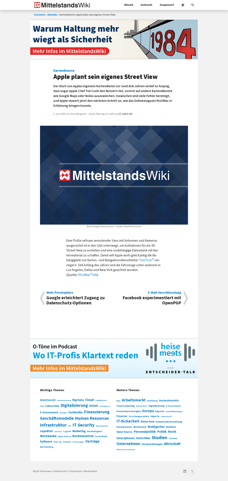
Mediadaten (90, 471)
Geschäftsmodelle (57, 418)
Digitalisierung (74, 406)
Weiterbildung (46, 447)
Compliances (101, 400)
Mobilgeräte (156, 427)
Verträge (92, 441)
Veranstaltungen (152, 444)
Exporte (159, 411)
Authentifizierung (64, 400)
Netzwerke (48, 436)
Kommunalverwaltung (169, 422)
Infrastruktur (53, 425)
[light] (183, 5)
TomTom (145, 260)
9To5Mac (84, 275)
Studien (159, 437)
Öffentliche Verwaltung (125, 449)
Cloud (89, 399)
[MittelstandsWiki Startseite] (61, 5)
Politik (162, 431)
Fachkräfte (76, 412)
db (95, 275)
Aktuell (128, 5)
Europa (148, 410)
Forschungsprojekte (139, 416)
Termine (173, 438)
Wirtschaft (172, 443)
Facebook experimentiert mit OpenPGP (152, 298)
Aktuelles (52, 14)
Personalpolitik (145, 431)
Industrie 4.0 (166, 416)
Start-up (58, 441)
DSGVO (93, 406)
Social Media (101, 436)
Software (46, 441)
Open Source (64, 436)
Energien (63, 413)
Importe (155, 416)
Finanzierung (97, 412)
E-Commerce (105, 406)
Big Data (78, 400)
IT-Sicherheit (127, 421)
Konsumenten (102, 426)
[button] (193, 5)
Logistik (67, 431)
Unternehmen (128, 444)
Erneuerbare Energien (128, 411)
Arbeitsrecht (48, 400)
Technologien (78, 442)
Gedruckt (146, 5)
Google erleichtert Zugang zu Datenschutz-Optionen (75, 298)
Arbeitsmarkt (133, 400)
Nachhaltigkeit (94, 431)
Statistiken (143, 438)
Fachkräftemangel (173, 411)
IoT (69, 426)
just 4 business (43, 471)
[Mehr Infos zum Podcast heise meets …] (114, 358)
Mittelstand (139, 427)
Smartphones (125, 438)
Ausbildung (152, 400)
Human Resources (92, 418)
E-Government (49, 412)
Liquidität (46, 431)
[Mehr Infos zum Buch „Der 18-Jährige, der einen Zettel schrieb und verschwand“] (114, 39)
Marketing (79, 431)
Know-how (147, 422)
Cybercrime (52, 406)
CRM (41, 406)
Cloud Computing (125, 406)
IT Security (83, 425)
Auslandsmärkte (169, 400)
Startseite (39, 14)
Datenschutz (141, 406)
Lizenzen (58, 431)
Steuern (67, 441)
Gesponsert (167, 5)
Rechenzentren (83, 436)
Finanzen (121, 416)
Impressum (75, 471)
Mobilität (171, 427)
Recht (172, 431)
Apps (118, 401)
